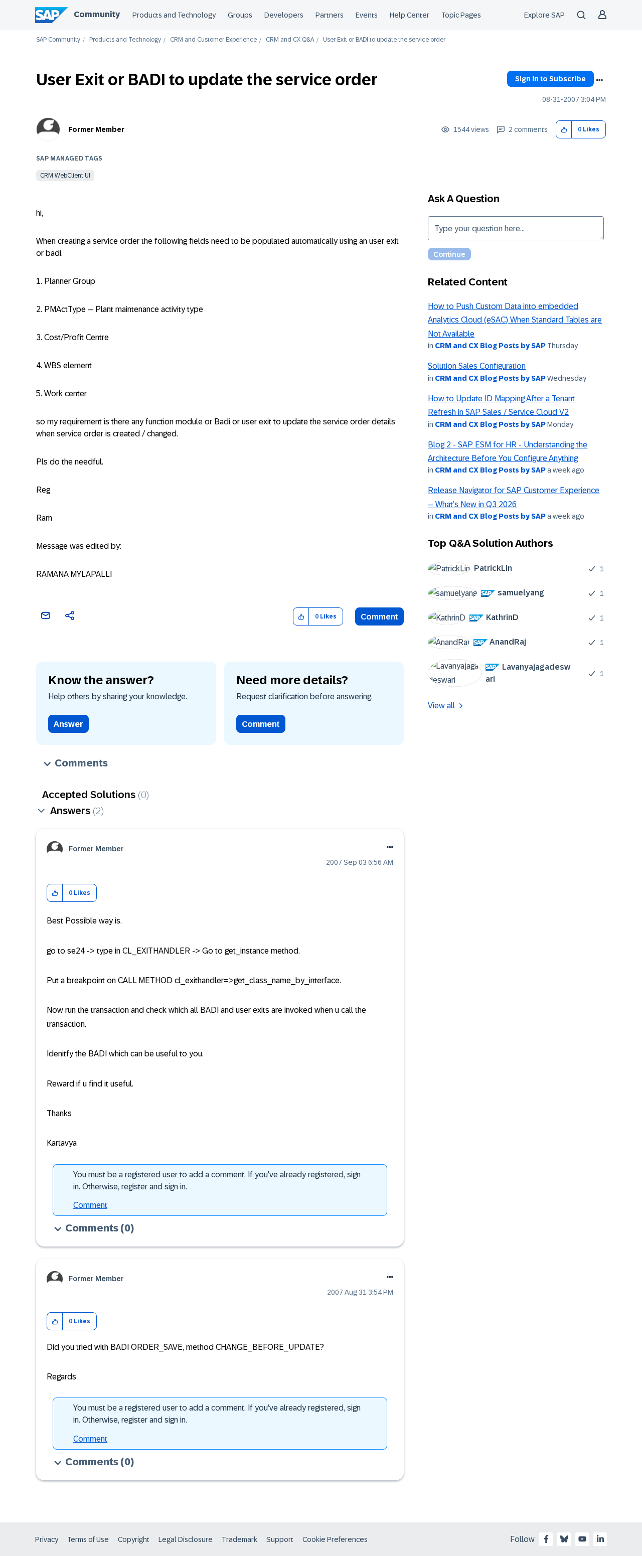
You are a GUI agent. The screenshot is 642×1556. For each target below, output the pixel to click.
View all (441, 705)
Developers (283, 15)
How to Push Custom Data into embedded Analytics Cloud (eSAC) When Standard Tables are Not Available (515, 320)
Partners (329, 15)
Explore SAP (544, 15)
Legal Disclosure (185, 1539)
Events (367, 15)
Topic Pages (461, 15)
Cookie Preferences (335, 1539)
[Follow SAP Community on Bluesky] (564, 1539)
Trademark (239, 1539)
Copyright (133, 1539)
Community (97, 14)
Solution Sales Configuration (477, 366)
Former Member (96, 129)
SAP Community (58, 40)
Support (279, 1539)
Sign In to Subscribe (550, 79)
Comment (379, 616)
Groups (240, 15)
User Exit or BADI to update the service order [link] (384, 40)
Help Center (409, 15)
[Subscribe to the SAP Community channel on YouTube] (582, 1539)
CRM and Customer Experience (213, 40)
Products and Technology (174, 15)
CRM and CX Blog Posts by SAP (490, 346)
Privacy (46, 1539)
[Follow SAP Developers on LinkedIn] (600, 1539)
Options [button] (599, 80)
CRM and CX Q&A (290, 40)
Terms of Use (88, 1539)
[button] (564, 129)
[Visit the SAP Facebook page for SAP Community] (546, 1539)
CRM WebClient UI (65, 175)
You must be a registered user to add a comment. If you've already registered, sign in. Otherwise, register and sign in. (217, 1180)
